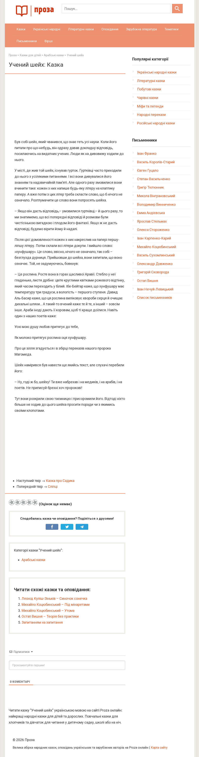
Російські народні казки (156, 123)
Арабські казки (33, 560)
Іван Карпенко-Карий (154, 238)
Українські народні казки (156, 72)
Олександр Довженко (155, 264)
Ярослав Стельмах (152, 221)
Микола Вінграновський (156, 196)
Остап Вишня (147, 281)
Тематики (171, 29)
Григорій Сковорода (153, 272)
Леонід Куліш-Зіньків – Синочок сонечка (54, 598)
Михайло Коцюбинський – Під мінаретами (56, 604)
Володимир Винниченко (156, 204)
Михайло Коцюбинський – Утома (48, 610)
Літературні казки (81, 29)
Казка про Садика (60, 481)
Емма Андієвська (151, 213)
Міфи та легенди (150, 106)
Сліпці (53, 486)
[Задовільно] (23, 502)
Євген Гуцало (147, 170)
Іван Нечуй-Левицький (155, 289)
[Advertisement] (67, 107)
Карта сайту (159, 747)
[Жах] (12, 502)
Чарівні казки (147, 98)
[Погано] (17, 502)
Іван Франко (146, 153)
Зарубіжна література (141, 29)
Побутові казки (149, 89)
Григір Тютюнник (150, 187)
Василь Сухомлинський (156, 255)
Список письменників (154, 297)
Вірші (48, 41)
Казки (21, 29)
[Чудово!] (35, 502)
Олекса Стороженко (153, 230)
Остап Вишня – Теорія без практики (50, 616)
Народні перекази (151, 115)
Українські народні (46, 29)
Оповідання (109, 29)
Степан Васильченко (153, 179)
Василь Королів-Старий (156, 162)
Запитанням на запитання (42, 622)
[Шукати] (177, 8)
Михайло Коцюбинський (156, 247)
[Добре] (29, 502)
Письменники (27, 41)
